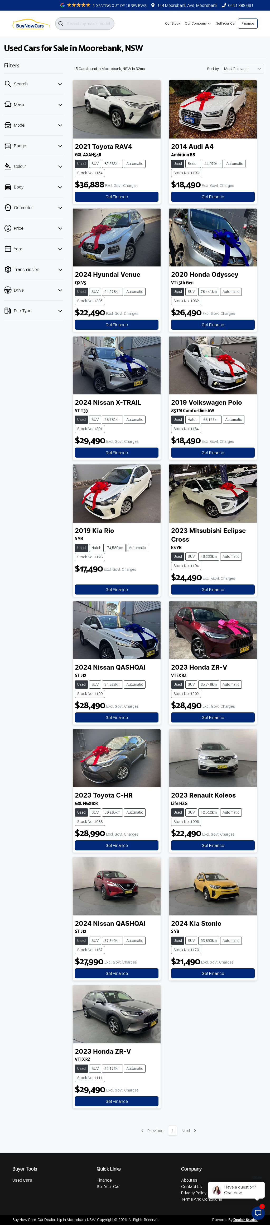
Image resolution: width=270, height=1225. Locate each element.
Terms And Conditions (201, 1199)
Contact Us (191, 1186)
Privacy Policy (193, 1192)
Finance (248, 23)
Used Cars (22, 1180)
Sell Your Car (226, 23)
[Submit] (61, 23)
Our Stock (173, 23)
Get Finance (116, 196)
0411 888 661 (240, 5)
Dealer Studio (245, 1220)
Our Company (196, 23)
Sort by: (213, 69)
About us (189, 1180)
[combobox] (84, 23)
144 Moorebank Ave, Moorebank (187, 5)
